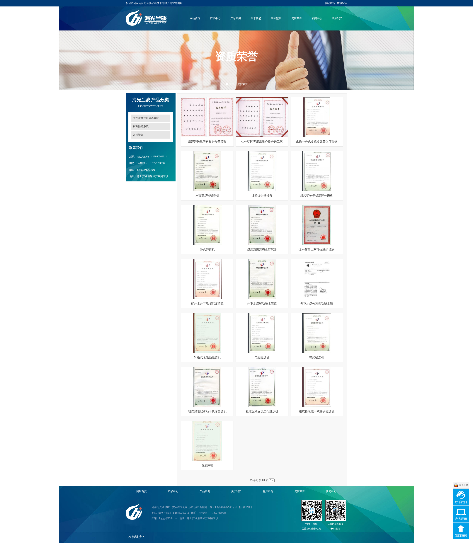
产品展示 (461, 518)
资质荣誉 (296, 18)
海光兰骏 (463, 485)
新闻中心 (317, 18)
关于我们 (256, 18)
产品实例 (235, 18)
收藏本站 (330, 3)
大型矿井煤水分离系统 (146, 118)
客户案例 (276, 18)
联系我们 (337, 18)
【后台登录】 (245, 507)
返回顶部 (461, 535)
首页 (231, 84)
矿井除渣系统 (141, 126)
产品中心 (215, 18)
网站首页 (195, 18)
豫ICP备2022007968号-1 (223, 507)
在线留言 (342, 3)
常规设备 (138, 134)
